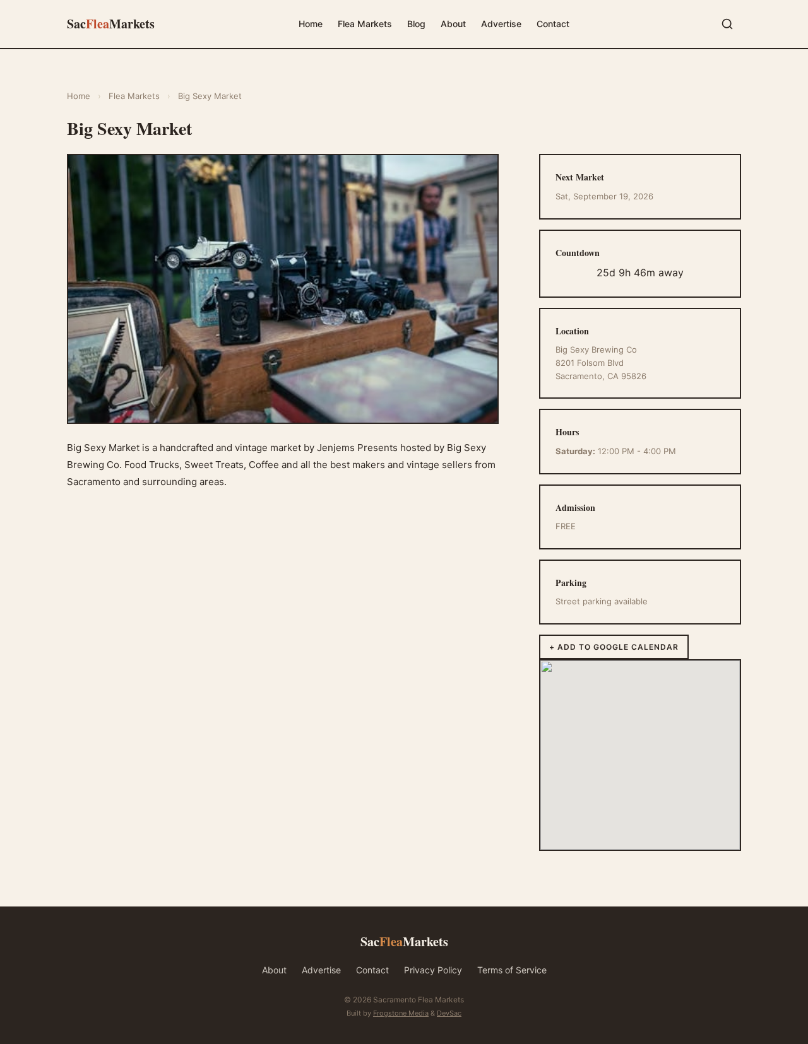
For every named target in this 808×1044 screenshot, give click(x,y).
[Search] (727, 24)
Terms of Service (512, 970)
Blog (416, 23)
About (453, 23)
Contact (553, 23)
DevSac (449, 1013)
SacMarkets (111, 24)
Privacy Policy (433, 970)
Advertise (501, 23)
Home (311, 23)
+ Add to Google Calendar (614, 647)
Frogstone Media (401, 1013)
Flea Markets (365, 23)
